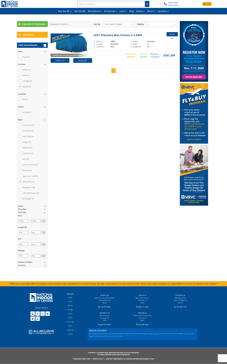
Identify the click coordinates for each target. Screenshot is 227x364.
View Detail (82, 60)
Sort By (97, 24)
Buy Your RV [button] (63, 11)
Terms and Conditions (81, 359)
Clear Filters (27, 34)
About (70, 326)
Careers (70, 334)
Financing (70, 322)
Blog (131, 11)
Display (140, 24)
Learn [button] (122, 11)
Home (70, 297)
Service (70, 305)
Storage (70, 310)
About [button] (150, 11)
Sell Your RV (79, 11)
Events (70, 318)
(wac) (159, 54)
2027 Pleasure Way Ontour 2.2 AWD (117, 35)
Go (44, 221)
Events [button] (139, 11)
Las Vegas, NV (180, 295)
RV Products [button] (94, 11)
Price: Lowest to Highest (113, 24)
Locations (70, 330)
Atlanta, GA (104, 295)
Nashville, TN (105, 313)
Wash (70, 314)
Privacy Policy (98, 359)
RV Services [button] (109, 11)
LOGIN (208, 4)
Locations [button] (162, 11)
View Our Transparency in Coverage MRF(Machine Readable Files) (130, 359)
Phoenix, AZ (142, 313)
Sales (70, 301)
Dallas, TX (142, 295)
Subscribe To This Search (33, 24)
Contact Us (60, 60)
